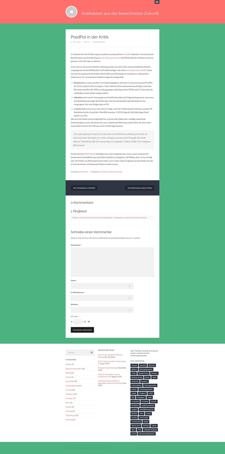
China (134, 373)
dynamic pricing (137, 377)
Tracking (69, 411)
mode (150, 397)
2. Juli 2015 (76, 42)
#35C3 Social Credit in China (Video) (112, 361)
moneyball (135, 401)
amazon (134, 365)
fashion (134, 389)
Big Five (134, 369)
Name (74, 280)
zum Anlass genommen (111, 58)
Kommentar (76, 245)
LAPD (151, 393)
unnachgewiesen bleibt (136, 70)
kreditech (142, 393)
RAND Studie (90, 154)
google (134, 393)
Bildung (68, 373)
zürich (134, 434)
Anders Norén (149, 448)
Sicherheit (84, 172)
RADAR (134, 413)
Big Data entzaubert (73, 369)
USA (139, 430)
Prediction (135, 405)
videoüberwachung (150, 430)
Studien (68, 407)
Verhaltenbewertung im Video (140, 188)
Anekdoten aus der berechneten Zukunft (120, 13)
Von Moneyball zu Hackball (84, 188)
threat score (136, 426)
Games (68, 377)
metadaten (141, 397)
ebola (154, 377)
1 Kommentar (98, 42)
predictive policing (109, 172)
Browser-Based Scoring (107, 368)
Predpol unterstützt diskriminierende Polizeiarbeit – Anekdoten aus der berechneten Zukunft (109, 217)
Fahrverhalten (136, 385)
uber (133, 430)
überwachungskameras (146, 434)
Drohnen (154, 373)
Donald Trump (143, 373)
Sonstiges (69, 398)
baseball (143, 365)
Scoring (68, 390)
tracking (146, 426)
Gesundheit (70, 381)
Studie (146, 422)
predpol (119, 172)
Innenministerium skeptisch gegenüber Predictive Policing (109, 382)
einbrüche (135, 381)
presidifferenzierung (146, 409)
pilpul (87, 42)
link (133, 397)
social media (144, 418)
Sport (68, 403)
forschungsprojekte (146, 389)
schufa (148, 413)
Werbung (69, 420)
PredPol (127, 54)
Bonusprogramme (146, 369)
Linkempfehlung (72, 386)
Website (74, 304)
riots (141, 413)
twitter (154, 426)
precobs (153, 401)
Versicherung (71, 415)
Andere (68, 364)
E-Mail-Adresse (78, 292)
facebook (144, 381)
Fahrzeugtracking (150, 385)
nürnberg (145, 401)
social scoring (136, 422)
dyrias (147, 377)
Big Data (152, 365)
